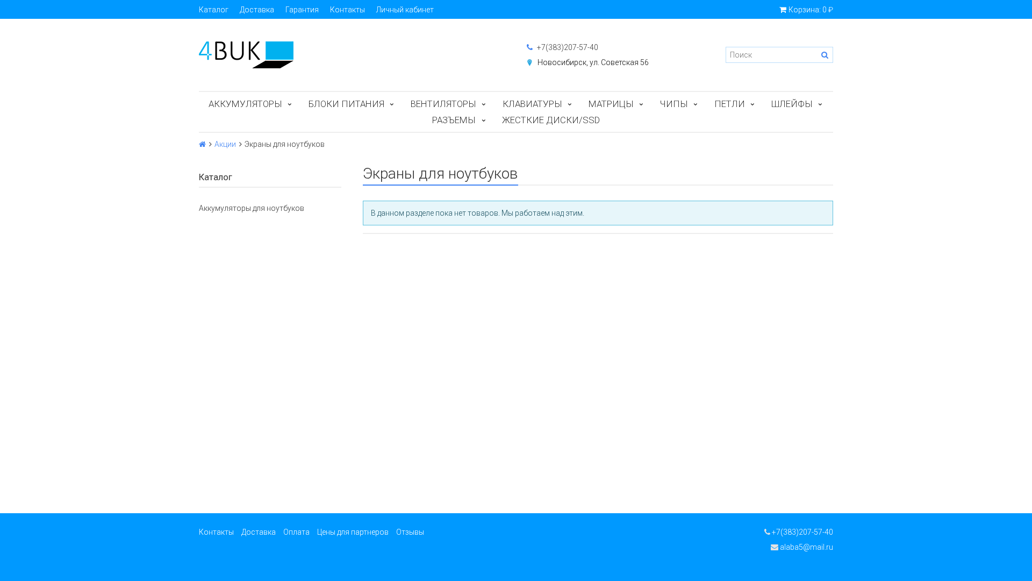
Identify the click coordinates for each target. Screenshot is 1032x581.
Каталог (213, 9)
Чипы (674, 103)
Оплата (296, 532)
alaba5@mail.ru (805, 547)
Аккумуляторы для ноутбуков (251, 208)
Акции (225, 144)
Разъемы (454, 120)
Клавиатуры (532, 103)
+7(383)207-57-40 (566, 47)
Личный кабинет (405, 9)
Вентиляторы (443, 103)
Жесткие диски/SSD (551, 120)
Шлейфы (792, 103)
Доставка (257, 9)
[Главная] (202, 144)
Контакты (347, 9)
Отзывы (410, 532)
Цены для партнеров (353, 532)
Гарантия (302, 9)
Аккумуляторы (245, 103)
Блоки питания (346, 103)
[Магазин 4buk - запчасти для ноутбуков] (352, 54)
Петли (729, 103)
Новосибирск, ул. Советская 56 (593, 62)
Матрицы (611, 103)
